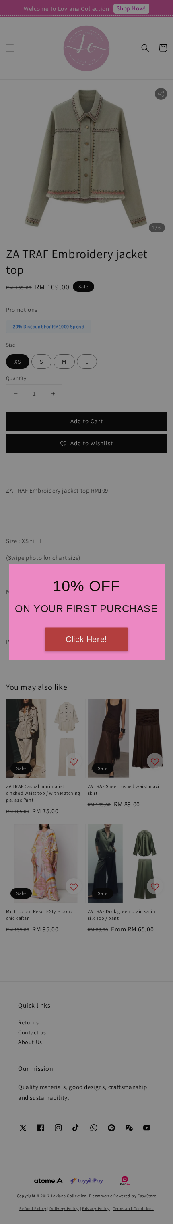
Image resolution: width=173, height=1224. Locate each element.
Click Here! (86, 639)
